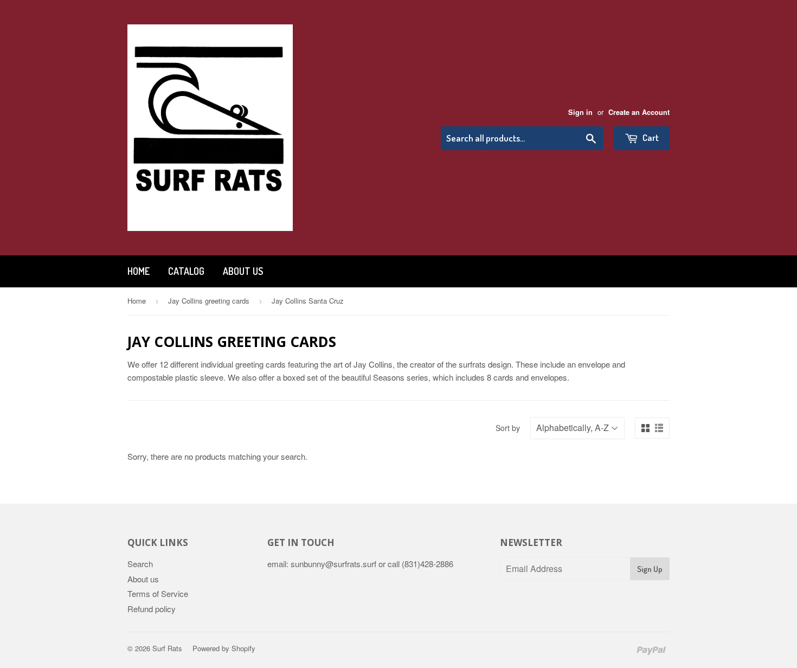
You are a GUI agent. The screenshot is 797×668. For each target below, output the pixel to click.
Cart (650, 137)
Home (138, 271)
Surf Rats (167, 648)
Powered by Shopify (223, 648)
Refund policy (151, 608)
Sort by (508, 427)
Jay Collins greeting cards (208, 301)
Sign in (580, 112)
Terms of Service (157, 593)
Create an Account (639, 112)
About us (243, 271)
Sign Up (650, 569)
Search (140, 563)
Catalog (186, 271)
